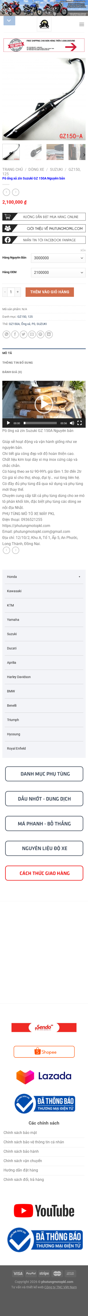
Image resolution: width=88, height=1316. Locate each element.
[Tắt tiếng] (72, 423)
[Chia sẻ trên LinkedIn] (49, 334)
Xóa (83, 250)
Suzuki (56, 169)
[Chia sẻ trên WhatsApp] (6, 334)
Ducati (11, 648)
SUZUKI (42, 324)
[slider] (40, 423)
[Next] (78, 99)
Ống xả (25, 324)
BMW (11, 691)
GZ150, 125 (25, 316)
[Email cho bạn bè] (32, 334)
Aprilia (11, 662)
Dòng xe (36, 169)
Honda (12, 577)
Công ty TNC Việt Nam (60, 1287)
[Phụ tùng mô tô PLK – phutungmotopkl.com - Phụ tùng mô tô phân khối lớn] (44, 24)
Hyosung (13, 734)
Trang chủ (12, 169)
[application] (44, 404)
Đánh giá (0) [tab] (12, 372)
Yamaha (13, 620)
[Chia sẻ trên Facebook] (15, 334)
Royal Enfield (16, 748)
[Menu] (81, 24)
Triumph (13, 720)
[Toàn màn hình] (79, 423)
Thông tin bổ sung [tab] (17, 362)
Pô (33, 324)
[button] (43, 404)
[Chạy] (8, 423)
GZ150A (14, 324)
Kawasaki (14, 591)
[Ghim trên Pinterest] (40, 334)
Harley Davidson (19, 677)
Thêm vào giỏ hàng (49, 292)
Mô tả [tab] (7, 353)
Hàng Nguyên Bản (14, 257)
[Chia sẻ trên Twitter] (23, 334)
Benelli (11, 705)
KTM (10, 605)
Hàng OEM (9, 272)
